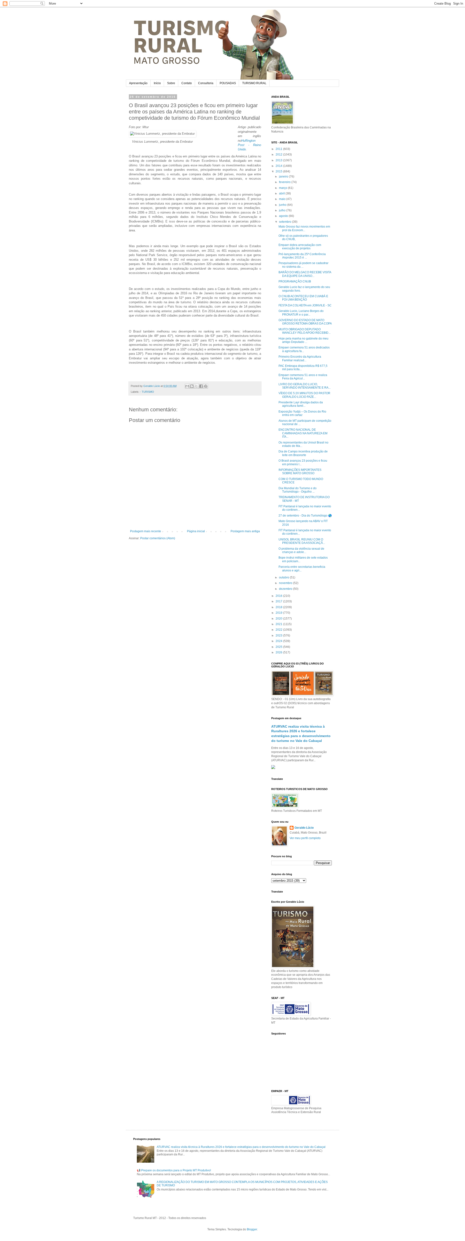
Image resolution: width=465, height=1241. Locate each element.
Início (157, 83)
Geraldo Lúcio (304, 827)
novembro (286, 583)
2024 (279, 641)
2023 (279, 635)
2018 (279, 607)
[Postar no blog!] (191, 386)
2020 (279, 618)
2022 (279, 629)
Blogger (252, 1229)
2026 (279, 652)
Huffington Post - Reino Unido (249, 145)
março (283, 188)
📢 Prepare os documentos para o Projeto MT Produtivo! (174, 1170)
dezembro (286, 589)
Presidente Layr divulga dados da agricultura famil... (301, 404)
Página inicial (196, 531)
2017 (279, 601)
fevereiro (285, 182)
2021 (279, 624)
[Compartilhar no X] (196, 386)
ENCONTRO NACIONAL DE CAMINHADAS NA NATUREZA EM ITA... (303, 433)
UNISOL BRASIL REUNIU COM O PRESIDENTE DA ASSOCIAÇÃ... (302, 541)
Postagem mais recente (145, 531)
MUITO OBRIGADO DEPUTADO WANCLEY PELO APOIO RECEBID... (305, 331)
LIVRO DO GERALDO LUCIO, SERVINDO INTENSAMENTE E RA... (305, 386)
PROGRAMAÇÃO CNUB (295, 281)
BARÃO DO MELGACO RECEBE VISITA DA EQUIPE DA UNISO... (305, 274)
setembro (285, 221)
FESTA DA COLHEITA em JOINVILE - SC (305, 305)
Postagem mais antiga (245, 531)
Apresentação (138, 83)
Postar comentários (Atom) (157, 538)
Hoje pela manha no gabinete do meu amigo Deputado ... (303, 340)
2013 (279, 160)
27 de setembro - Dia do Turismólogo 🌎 (305, 515)
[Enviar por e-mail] (187, 386)
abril (282, 193)
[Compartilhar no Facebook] (201, 386)
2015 (279, 171)
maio (282, 199)
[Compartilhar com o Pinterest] (205, 386)
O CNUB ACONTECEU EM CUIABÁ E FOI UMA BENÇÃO (303, 298)
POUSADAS (228, 83)
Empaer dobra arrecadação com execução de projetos (300, 246)
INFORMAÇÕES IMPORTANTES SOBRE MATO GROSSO (300, 471)
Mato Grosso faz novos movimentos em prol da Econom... (304, 228)
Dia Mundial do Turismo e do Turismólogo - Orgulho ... (298, 490)
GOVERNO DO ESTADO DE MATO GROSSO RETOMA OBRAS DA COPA (305, 321)
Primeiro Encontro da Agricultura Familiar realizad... (300, 358)
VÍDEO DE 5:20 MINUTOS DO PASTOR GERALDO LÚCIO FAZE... (304, 395)
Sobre (171, 83)
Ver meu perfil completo (305, 838)
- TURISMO (147, 391)
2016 (279, 596)
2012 (279, 154)
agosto (284, 216)
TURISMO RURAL (254, 83)
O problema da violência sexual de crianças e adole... (301, 550)
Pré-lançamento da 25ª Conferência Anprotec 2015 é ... (302, 255)
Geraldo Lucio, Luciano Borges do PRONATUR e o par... (301, 312)
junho (283, 205)
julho (282, 210)
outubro (284, 577)
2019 (279, 612)
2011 (279, 149)
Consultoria (205, 83)
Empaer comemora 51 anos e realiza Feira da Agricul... (303, 376)
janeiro (284, 176)
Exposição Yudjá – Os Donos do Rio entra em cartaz (302, 413)
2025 (279, 647)
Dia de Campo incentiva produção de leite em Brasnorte (303, 453)
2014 (279, 166)
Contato (186, 83)
